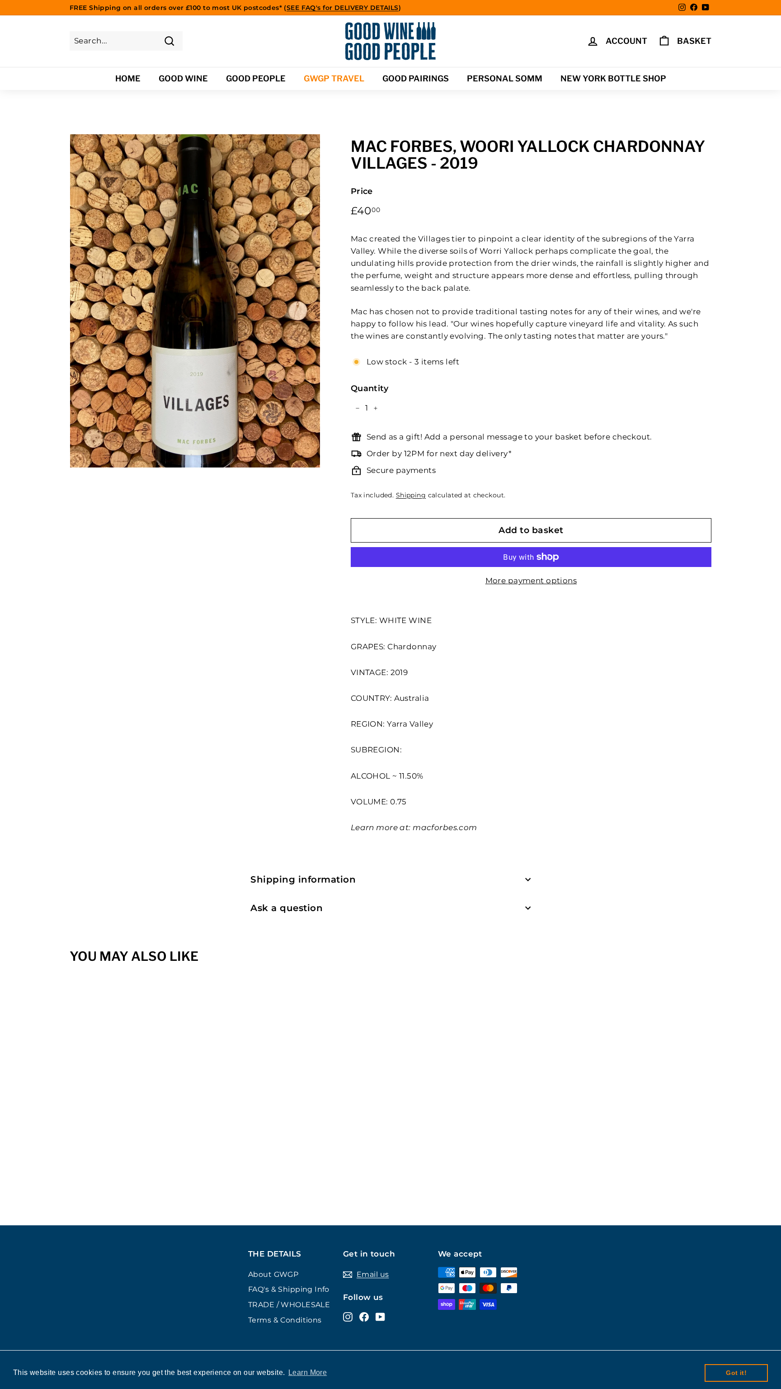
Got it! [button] (736, 1372)
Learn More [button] (307, 1372)
